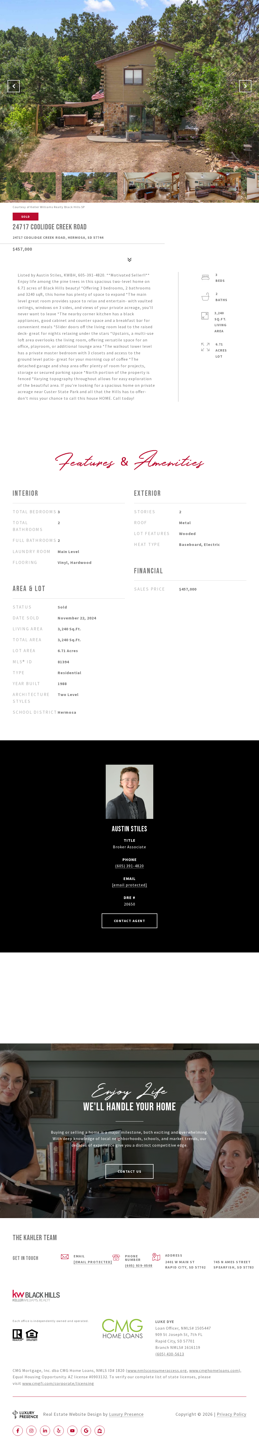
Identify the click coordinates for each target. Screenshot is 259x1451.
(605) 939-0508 (139, 1265)
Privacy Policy (231, 1414)
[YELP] (59, 1431)
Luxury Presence (126, 1414)
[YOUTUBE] (72, 1431)
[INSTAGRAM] (31, 1431)
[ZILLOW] (100, 1431)
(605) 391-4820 (129, 865)
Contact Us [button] (129, 1171)
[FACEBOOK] (18, 1431)
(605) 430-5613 (169, 1353)
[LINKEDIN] (45, 1431)
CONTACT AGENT (129, 921)
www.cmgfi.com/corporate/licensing (58, 1383)
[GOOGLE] (86, 1431)
